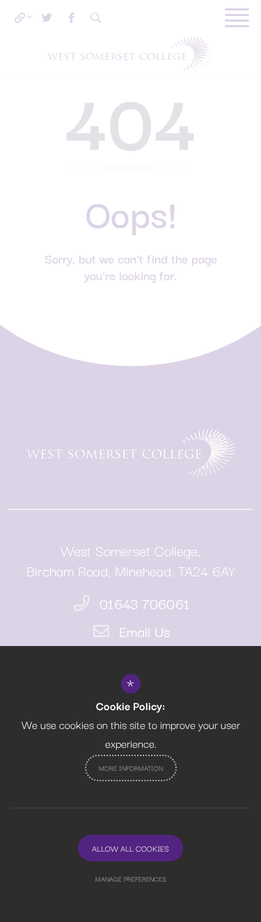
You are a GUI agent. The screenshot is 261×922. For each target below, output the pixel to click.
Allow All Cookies (130, 848)
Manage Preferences (130, 878)
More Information (131, 767)
